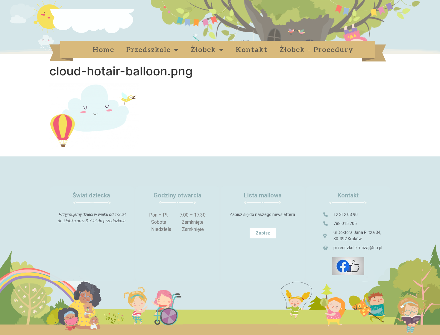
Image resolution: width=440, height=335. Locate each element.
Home (103, 50)
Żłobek (203, 50)
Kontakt (252, 50)
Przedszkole (148, 50)
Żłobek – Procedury (318, 50)
